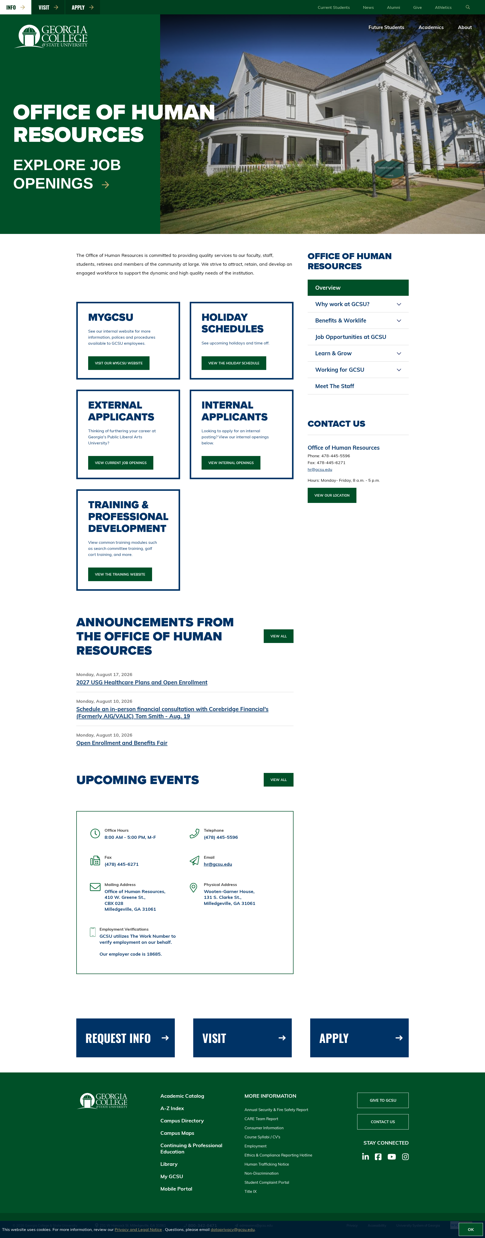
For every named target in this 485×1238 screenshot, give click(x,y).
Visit (45, 7)
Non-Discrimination (262, 1173)
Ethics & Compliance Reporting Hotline (278, 1155)
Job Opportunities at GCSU (350, 336)
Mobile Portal (176, 1189)
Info (12, 7)
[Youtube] (391, 1157)
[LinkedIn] (365, 1157)
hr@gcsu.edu (218, 864)
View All (279, 636)
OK (471, 1229)
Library (169, 1164)
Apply (79, 7)
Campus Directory (182, 1120)
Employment (255, 1146)
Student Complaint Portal (267, 1182)
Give (417, 7)
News (368, 7)
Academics (431, 27)
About (465, 27)
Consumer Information (264, 1127)
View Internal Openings (231, 463)
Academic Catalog (182, 1096)
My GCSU (171, 1176)
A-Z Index (172, 1108)
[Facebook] (378, 1157)
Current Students (334, 7)
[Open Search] (468, 7)
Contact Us (383, 1121)
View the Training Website (120, 574)
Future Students (386, 27)
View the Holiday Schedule (233, 363)
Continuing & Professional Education (191, 1148)
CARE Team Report (261, 1118)
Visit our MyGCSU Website (119, 363)
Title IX (251, 1191)
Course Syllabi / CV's (262, 1137)
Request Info (118, 1037)
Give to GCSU (383, 1100)
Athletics (443, 7)
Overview (328, 287)
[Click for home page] (51, 47)
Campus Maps (177, 1133)
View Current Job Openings (121, 463)
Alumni (393, 7)
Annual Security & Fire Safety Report (276, 1109)
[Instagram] (405, 1157)
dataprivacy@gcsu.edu (233, 1229)
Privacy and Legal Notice (138, 1229)
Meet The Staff (334, 386)
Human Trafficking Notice (267, 1164)
